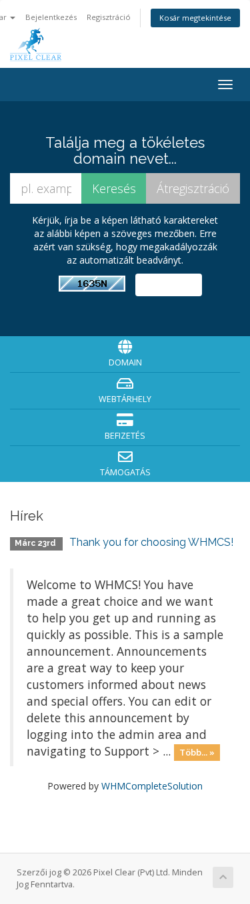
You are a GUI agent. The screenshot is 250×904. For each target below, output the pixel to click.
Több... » (197, 752)
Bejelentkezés (51, 17)
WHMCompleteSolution (152, 786)
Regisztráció (109, 17)
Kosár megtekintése (195, 18)
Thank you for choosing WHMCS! (151, 542)
